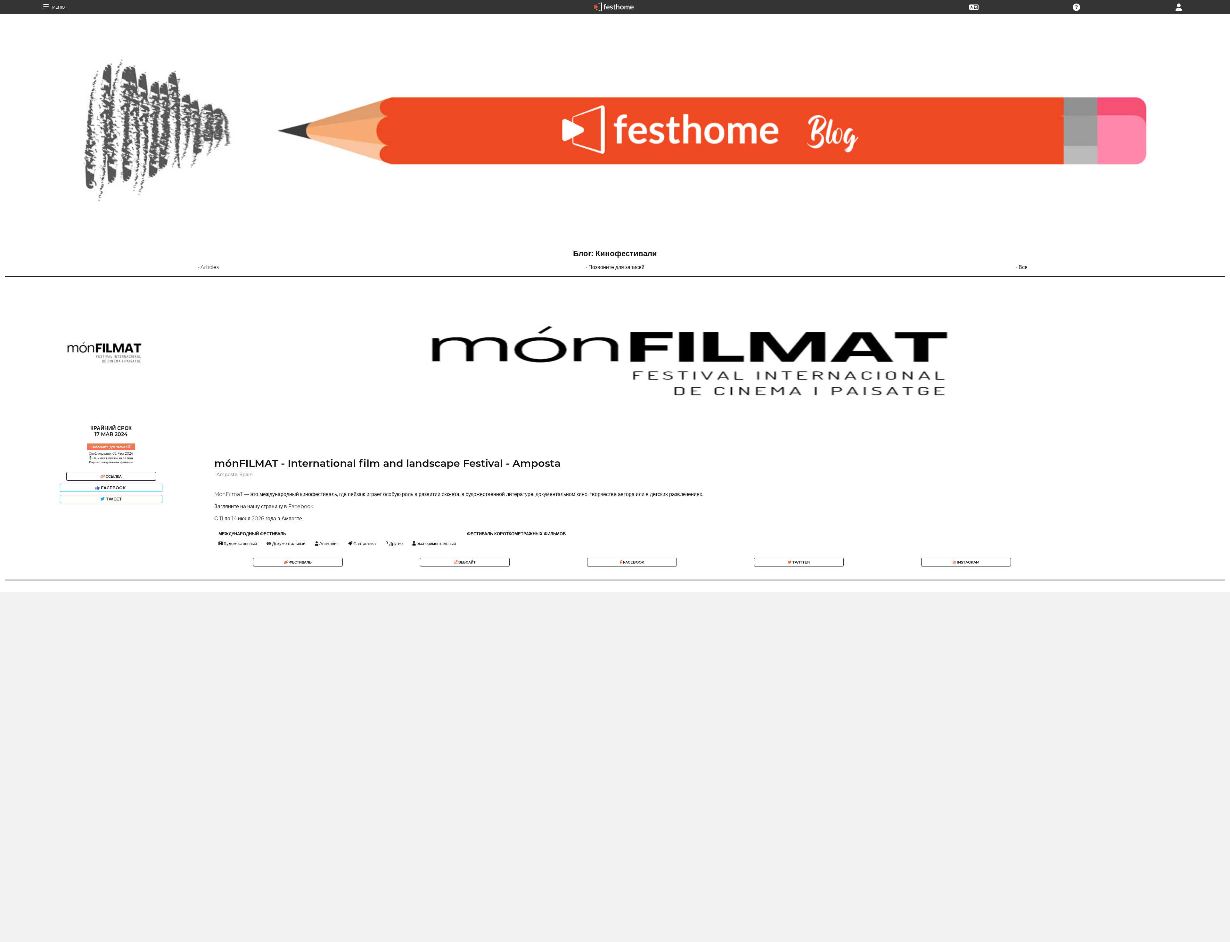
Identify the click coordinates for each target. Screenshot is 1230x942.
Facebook (113, 487)
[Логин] (1179, 6)
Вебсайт (466, 562)
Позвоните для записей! (111, 447)
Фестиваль (300, 562)
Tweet (113, 499)
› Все (1022, 267)
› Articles (208, 267)
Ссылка (113, 476)
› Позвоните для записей (615, 267)
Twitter (800, 562)
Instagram (968, 562)
